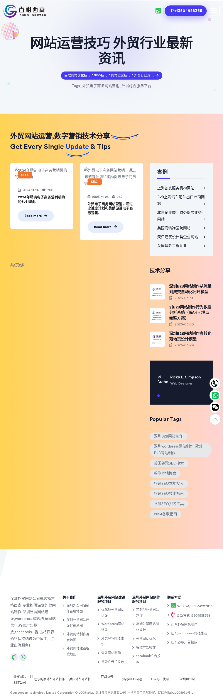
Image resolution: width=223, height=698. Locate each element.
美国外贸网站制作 (81, 679)
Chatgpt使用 (160, 679)
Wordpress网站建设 (112, 627)
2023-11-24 (100, 197)
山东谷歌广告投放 (184, 642)
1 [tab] (158, 397)
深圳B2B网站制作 (168, 436)
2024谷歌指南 (165, 514)
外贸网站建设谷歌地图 (77, 651)
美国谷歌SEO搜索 (169, 463)
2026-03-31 (183, 298)
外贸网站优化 (146, 638)
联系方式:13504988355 (193, 615)
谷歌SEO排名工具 (169, 504)
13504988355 (215, 383)
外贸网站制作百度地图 (77, 637)
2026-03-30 (184, 324)
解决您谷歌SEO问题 (128, 679)
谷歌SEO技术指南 (169, 493)
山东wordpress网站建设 (189, 633)
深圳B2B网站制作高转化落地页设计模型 (190, 336)
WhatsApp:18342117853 (194, 606)
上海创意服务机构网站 (175, 188)
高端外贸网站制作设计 (147, 627)
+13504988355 (188, 11)
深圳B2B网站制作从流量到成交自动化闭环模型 (190, 289)
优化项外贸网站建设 (112, 612)
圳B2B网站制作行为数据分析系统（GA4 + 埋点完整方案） (190, 312)
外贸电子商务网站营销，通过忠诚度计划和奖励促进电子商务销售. (110, 208)
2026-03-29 (184, 345)
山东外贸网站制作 (184, 624)
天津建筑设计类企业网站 (177, 237)
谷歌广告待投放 (112, 662)
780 (50, 190)
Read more (33, 216)
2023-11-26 (30, 190)
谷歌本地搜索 (165, 473)
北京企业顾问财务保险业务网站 (179, 216)
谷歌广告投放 (146, 647)
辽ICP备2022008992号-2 (175, 692)
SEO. (25, 175)
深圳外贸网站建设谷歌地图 (77, 622)
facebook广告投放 (148, 659)
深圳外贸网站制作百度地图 (77, 608)
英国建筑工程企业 (172, 246)
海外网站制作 (111, 653)
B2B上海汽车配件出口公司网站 (181, 200)
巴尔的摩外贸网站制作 (49, 679)
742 (119, 197)
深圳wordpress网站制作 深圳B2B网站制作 (178, 449)
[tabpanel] (181, 377)
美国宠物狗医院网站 (174, 228)
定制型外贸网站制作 (147, 612)
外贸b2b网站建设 (112, 641)
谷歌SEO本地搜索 (169, 483)
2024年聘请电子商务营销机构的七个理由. (41, 200)
